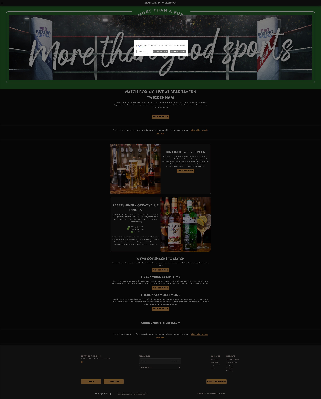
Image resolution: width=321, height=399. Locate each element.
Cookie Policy (142, 46)
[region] (161, 48)
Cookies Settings (142, 51)
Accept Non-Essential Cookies (178, 51)
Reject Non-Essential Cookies (160, 51)
